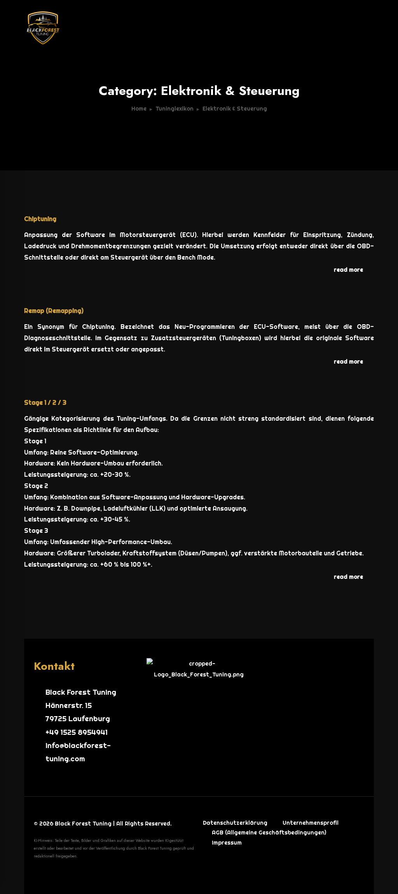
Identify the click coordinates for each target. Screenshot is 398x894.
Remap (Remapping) (54, 310)
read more (348, 269)
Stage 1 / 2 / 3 (45, 402)
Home (139, 108)
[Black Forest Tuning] (82, 23)
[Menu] (366, 27)
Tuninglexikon (174, 108)
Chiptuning (40, 219)
